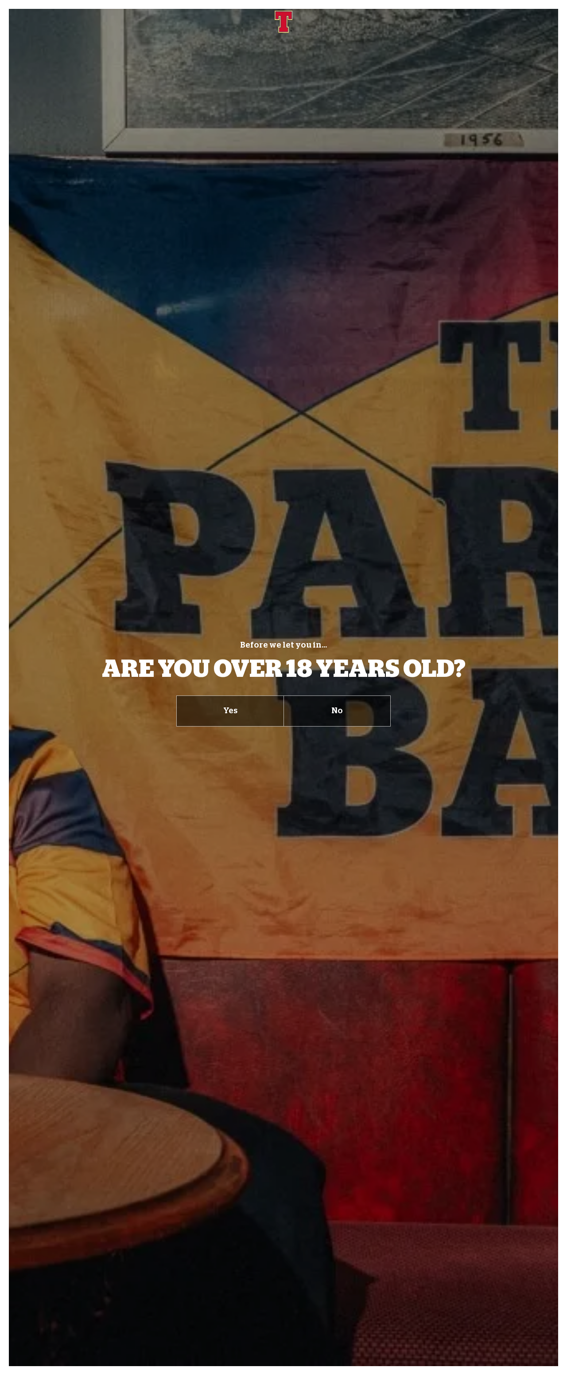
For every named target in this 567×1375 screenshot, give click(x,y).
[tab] (230, 711)
